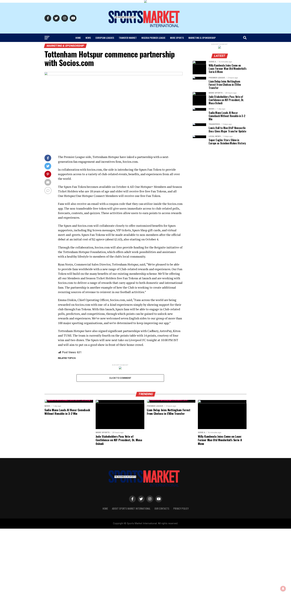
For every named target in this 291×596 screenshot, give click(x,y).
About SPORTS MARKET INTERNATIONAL (131, 508)
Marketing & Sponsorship (202, 37)
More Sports (177, 37)
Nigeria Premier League (153, 37)
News (88, 37)
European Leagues (104, 37)
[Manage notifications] (283, 588)
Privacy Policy (181, 508)
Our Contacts (161, 508)
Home (78, 37)
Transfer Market (128, 37)
